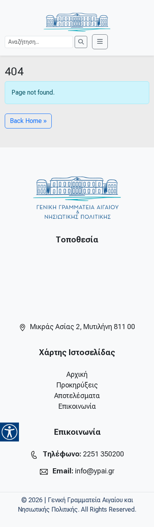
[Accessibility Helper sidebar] (9, 432)
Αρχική (77, 374)
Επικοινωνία (77, 406)
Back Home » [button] (28, 121)
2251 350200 (103, 454)
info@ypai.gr (95, 471)
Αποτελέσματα (77, 395)
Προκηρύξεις (77, 385)
